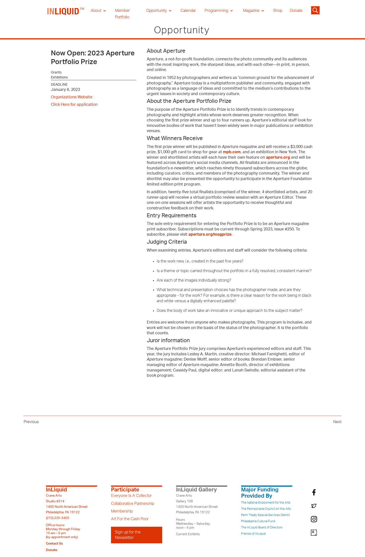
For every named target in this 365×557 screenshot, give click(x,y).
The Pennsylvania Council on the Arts (266, 508)
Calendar (188, 11)
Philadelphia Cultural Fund (258, 521)
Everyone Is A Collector (131, 496)
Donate (296, 11)
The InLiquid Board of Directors (261, 527)
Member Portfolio (122, 14)
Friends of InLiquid (253, 533)
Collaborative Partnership (132, 504)
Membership (122, 511)
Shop (277, 11)
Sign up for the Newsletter (128, 535)
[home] (66, 13)
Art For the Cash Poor (129, 519)
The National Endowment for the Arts (265, 502)
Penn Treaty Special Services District (265, 515)
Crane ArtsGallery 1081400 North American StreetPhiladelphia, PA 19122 (197, 504)
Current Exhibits (188, 534)
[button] (98, 10)
